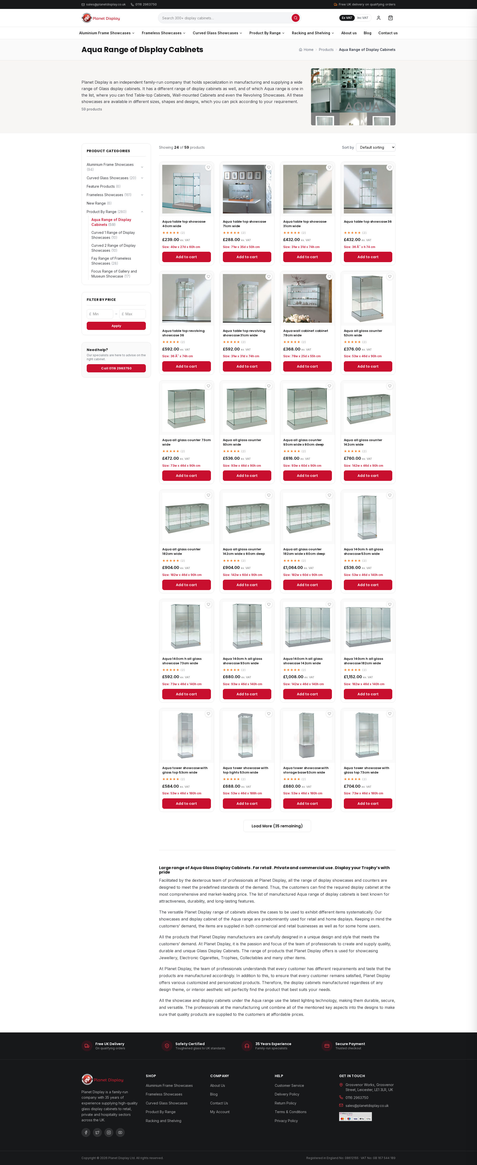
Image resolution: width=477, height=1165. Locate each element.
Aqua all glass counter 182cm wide (181, 551)
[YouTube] (120, 1132)
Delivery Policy (287, 1094)
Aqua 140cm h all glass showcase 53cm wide (363, 551)
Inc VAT (362, 18)
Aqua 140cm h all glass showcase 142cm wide (302, 661)
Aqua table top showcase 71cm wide (244, 223)
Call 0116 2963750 (116, 368)
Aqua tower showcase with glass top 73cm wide (366, 770)
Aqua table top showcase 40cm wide (183, 223)
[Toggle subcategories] (142, 167)
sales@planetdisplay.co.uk (106, 4)
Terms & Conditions (291, 1112)
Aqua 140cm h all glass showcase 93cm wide (242, 661)
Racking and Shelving (311, 33)
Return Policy (285, 1103)
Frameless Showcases (162, 33)
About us (349, 33)
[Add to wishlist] (208, 167)
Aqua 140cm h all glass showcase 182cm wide (363, 661)
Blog (367, 33)
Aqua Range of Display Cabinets (111, 222)
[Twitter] (97, 1132)
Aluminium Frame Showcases (105, 33)
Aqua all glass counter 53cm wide (363, 333)
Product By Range (265, 33)
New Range (99, 203)
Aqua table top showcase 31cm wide (304, 223)
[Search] (296, 18)
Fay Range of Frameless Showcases (111, 260)
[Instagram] (108, 1132)
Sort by (348, 147)
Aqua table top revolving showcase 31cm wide (244, 333)
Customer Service (289, 1085)
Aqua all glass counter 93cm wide (242, 442)
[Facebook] (85, 1132)
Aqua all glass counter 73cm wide (186, 442)
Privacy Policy (286, 1121)
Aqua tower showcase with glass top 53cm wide (185, 770)
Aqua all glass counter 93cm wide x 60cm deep (303, 442)
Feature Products (104, 186)
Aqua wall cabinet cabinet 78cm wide (305, 333)
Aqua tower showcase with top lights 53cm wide (245, 770)
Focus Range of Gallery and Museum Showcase (114, 273)
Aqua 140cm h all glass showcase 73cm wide (181, 661)
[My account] (379, 18)
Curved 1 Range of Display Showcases (113, 235)
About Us (217, 1085)
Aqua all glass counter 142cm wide (363, 442)
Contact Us (219, 1103)
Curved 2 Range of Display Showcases (113, 247)
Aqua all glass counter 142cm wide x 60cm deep (244, 551)
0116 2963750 (146, 4)
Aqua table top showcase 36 (368, 221)
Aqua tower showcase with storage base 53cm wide (306, 770)
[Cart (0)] (391, 18)
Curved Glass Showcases (215, 33)
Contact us (388, 33)
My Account (220, 1112)
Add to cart (186, 256)
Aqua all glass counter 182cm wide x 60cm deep (304, 551)
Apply (116, 325)
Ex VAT (347, 18)
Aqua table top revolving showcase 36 (183, 333)
